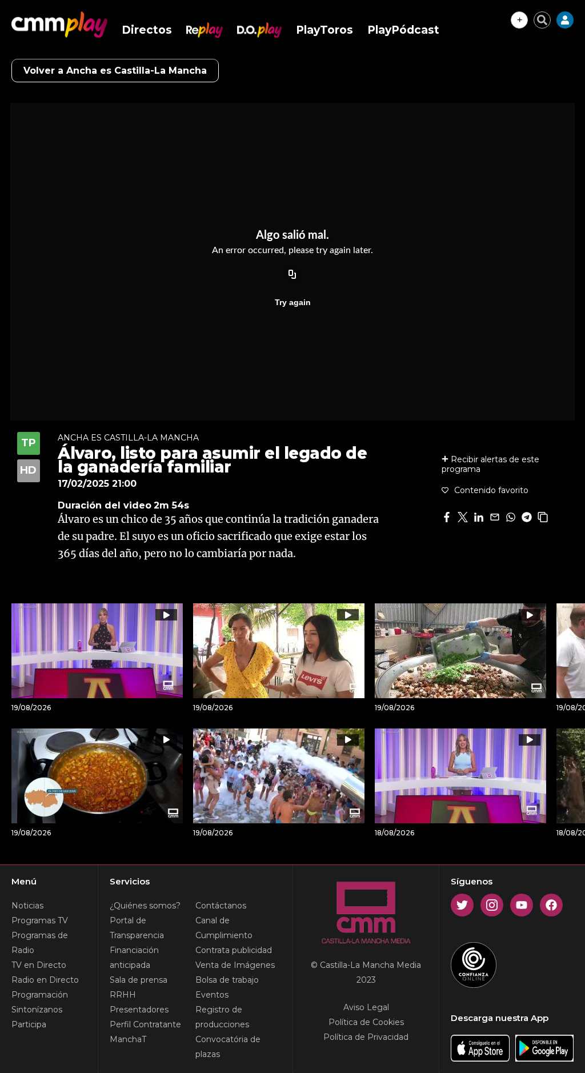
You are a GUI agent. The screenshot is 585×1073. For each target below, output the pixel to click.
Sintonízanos (36, 1009)
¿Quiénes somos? (145, 905)
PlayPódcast (403, 30)
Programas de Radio (39, 942)
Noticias (27, 905)
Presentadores (139, 1009)
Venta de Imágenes (235, 965)
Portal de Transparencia (137, 927)
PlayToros (324, 30)
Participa (28, 1024)
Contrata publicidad (233, 950)
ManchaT (128, 1039)
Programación (39, 995)
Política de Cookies (366, 1022)
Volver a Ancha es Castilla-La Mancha (115, 70)
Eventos (212, 995)
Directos (147, 30)
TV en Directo (38, 965)
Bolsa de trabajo (227, 980)
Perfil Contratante (145, 1024)
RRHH (123, 995)
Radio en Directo (45, 980)
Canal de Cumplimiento (224, 927)
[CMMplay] (59, 24)
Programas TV (39, 920)
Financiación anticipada (134, 957)
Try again (293, 302)
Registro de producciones (222, 1017)
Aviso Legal (366, 1007)
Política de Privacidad (365, 1037)
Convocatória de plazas (228, 1046)
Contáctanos (220, 905)
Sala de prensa (138, 980)
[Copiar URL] (292, 275)
